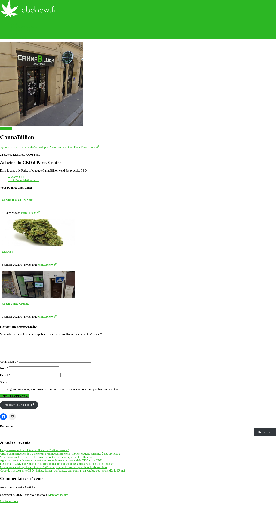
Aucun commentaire (61, 147)
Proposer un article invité (19, 404)
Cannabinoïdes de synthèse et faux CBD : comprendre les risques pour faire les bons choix (53, 467)
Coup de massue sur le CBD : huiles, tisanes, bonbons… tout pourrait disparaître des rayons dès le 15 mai (62, 470)
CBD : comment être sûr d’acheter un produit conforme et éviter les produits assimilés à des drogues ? (60, 453)
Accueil (12, 24)
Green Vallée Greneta (15, 303)
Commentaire (9, 361)
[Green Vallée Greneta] (38, 297)
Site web (5, 382)
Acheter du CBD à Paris (22, 30)
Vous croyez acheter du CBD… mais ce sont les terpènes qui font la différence (46, 457)
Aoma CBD (17, 176)
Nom (4, 368)
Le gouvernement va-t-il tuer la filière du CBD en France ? (34, 450)
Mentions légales (17, 37)
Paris (77, 147)
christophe (42, 147)
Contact (12, 34)
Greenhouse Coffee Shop (17, 199)
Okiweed (7, 251)
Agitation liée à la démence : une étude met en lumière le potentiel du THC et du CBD (51, 460)
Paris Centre (88, 147)
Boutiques (6, 128)
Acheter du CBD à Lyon (22, 27)
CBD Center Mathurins (23, 180)
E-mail (5, 375)
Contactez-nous (9, 501)
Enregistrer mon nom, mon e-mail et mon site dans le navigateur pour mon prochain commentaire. (62, 389)
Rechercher (7, 426)
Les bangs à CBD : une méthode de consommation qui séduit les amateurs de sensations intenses (57, 463)
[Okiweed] (38, 245)
